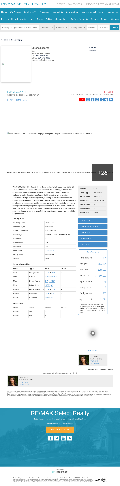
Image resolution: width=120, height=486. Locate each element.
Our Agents (15, 12)
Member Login (61, 19)
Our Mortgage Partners (92, 12)
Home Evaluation (19, 19)
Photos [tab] (18, 100)
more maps (92, 350)
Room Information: (22, 264)
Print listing (85, 244)
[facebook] (50, 438)
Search (115, 27)
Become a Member (99, 19)
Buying (40, 19)
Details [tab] (10, 100)
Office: (35, 58)
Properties (44, 12)
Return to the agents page (12, 40)
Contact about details (89, 226)
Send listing (85, 232)
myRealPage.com (60, 472)
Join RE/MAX (30, 12)
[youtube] (63, 438)
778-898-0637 (42, 55)
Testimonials (112, 12)
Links (32, 19)
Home (4, 12)
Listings (92, 50)
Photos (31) (85, 220)
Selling (49, 19)
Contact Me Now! (60, 429)
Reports (5, 19)
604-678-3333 (44, 58)
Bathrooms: (18, 303)
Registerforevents (79, 19)
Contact (92, 47)
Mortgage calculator (94, 238)
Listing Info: (18, 218)
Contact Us (58, 12)
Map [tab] (25, 100)
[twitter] (56, 438)
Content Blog (72, 12)
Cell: (34, 55)
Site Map (115, 19)
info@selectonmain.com (102, 4)
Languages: (36, 60)
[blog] (69, 438)
